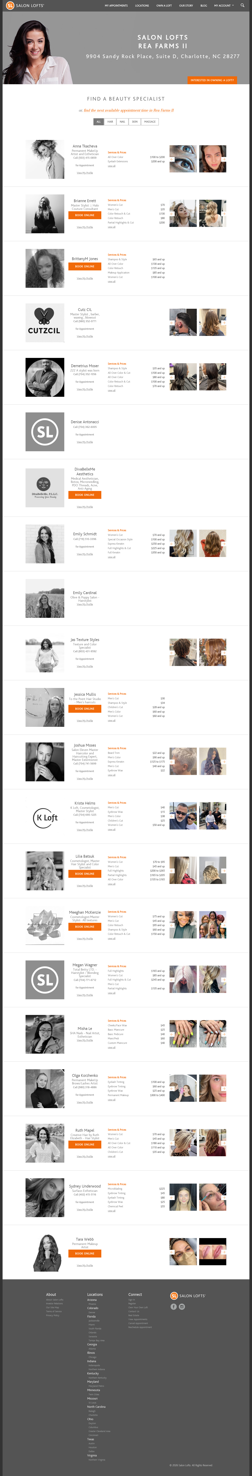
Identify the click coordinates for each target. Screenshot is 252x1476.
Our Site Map (52, 1307)
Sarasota (93, 1336)
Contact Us (133, 1311)
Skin (134, 121)
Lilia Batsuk (85, 856)
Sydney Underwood (85, 1186)
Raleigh (92, 1411)
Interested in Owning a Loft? (212, 80)
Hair (110, 121)
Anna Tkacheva (85, 146)
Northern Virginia (97, 1459)
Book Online (84, 215)
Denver (92, 1312)
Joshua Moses (85, 745)
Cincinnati (93, 1435)
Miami (92, 1324)
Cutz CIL (85, 309)
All (99, 121)
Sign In (131, 1299)
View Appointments (137, 1319)
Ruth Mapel (84, 1130)
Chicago (92, 1357)
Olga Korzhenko (85, 1075)
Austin (92, 1443)
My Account (222, 5)
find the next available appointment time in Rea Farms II (128, 110)
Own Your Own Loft (138, 1307)
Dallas (91, 1451)
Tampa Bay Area (97, 1340)
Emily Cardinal (85, 593)
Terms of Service (54, 1311)
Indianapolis (94, 1365)
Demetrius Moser (85, 366)
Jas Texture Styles (85, 639)
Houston (93, 1447)
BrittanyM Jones (85, 258)
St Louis (92, 1402)
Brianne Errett (85, 201)
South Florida (95, 1328)
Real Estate (133, 1315)
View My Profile (85, 172)
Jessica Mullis (85, 694)
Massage (149, 121)
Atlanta (92, 1348)
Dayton (92, 1423)
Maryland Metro (96, 1386)
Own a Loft (164, 5)
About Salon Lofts (54, 1299)
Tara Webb (85, 1239)
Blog (204, 5)
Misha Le (85, 1028)
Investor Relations (54, 1303)
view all (111, 166)
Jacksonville (94, 1320)
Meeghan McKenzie (85, 912)
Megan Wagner (85, 965)
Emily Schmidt (85, 534)
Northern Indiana (97, 1369)
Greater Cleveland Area (99, 1431)
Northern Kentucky (98, 1377)
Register (132, 1303)
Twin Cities (94, 1394)
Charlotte (93, 1415)
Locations (142, 5)
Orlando (92, 1332)
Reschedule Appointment (140, 1327)
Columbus (93, 1427)
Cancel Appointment (138, 1323)
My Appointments (116, 5)
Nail (122, 121)
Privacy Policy (52, 1315)
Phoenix (92, 1304)
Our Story (186, 5)
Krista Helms (85, 803)
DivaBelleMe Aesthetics (85, 471)
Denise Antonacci (85, 422)
